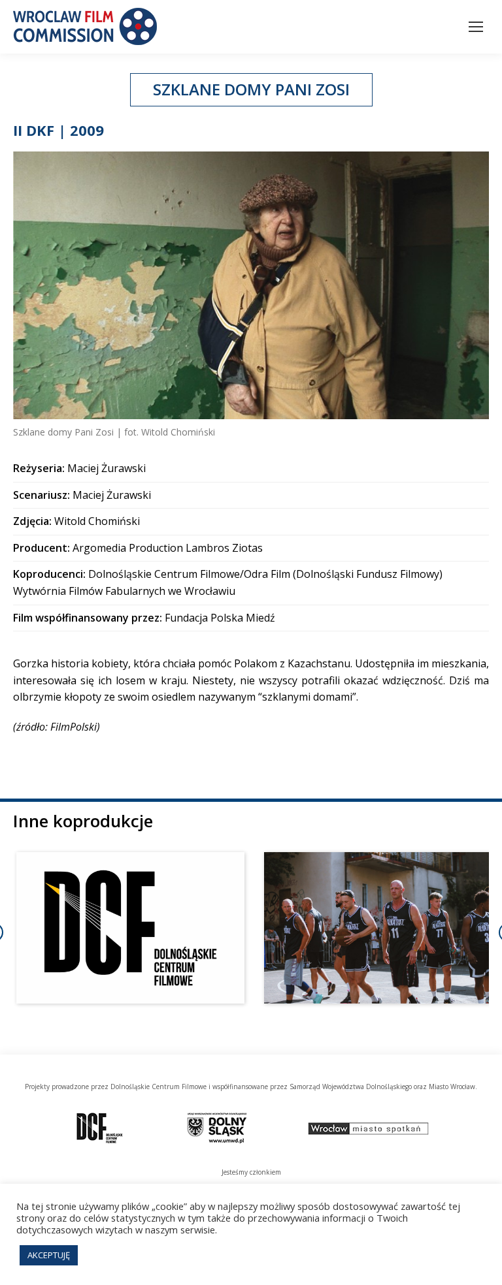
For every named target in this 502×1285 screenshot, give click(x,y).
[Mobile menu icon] (476, 27)
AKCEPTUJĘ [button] (48, 1255)
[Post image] (130, 928)
